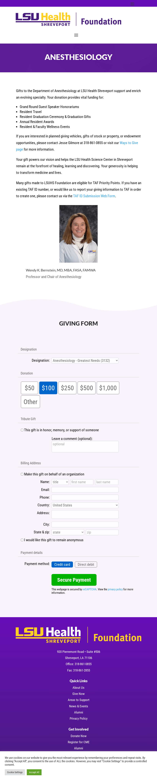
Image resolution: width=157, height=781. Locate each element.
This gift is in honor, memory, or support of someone (61, 430)
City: (46, 524)
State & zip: (42, 532)
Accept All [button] (34, 772)
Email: (45, 489)
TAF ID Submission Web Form (94, 196)
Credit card (62, 564)
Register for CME (78, 742)
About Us (78, 687)
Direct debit (86, 564)
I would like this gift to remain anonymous (53, 540)
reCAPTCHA (89, 589)
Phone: (45, 497)
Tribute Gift (28, 419)
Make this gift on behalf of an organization (54, 474)
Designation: (41, 360)
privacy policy (115, 589)
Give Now (78, 694)
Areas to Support (78, 700)
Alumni (78, 712)
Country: (44, 505)
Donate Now (79, 736)
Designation (29, 349)
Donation (27, 373)
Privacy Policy (78, 718)
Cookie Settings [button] (15, 772)
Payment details (32, 553)
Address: (43, 513)
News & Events (78, 706)
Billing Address (31, 463)
